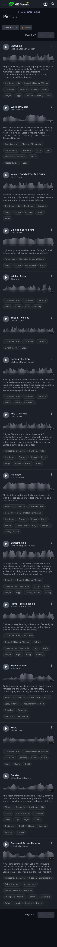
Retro (36, 642)
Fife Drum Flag (19, 413)
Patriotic (33, 897)
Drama (47, 697)
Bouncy (29, 96)
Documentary (11, 150)
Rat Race (16, 474)
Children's (9, 89)
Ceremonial (30, 265)
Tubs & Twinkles (20, 317)
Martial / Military (12, 890)
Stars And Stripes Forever (25, 843)
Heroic (40, 212)
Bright (7, 463)
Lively (44, 519)
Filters (28, 27)
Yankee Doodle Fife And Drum (28, 174)
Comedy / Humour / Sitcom (36, 83)
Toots (14, 727)
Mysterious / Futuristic (15, 156)
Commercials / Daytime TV (17, 586)
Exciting (28, 212)
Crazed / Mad (22, 525)
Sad (42, 704)
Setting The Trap (20, 359)
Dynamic (28, 890)
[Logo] (19, 3)
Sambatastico (18, 542)
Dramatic (22, 710)
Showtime (16, 45)
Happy (19, 96)
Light (48, 150)
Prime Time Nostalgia (23, 603)
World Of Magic (19, 106)
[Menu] (4, 4)
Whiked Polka (18, 276)
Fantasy (33, 156)
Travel (38, 150)
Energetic (46, 525)
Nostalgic (9, 710)
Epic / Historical (12, 704)
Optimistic (9, 826)
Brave (7, 218)
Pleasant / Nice (12, 163)
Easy (25, 163)
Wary (17, 402)
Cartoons (23, 89)
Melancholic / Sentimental (16, 716)
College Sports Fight (22, 229)
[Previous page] (42, 35)
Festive (28, 903)
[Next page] (50, 35)
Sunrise (15, 775)
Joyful (44, 89)
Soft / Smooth (11, 348)
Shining (48, 592)
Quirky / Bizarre (44, 96)
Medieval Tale (19, 665)
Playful (8, 96)
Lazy (24, 348)
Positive (8, 832)
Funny (34, 89)
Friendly (37, 306)
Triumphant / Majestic (15, 897)
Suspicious (29, 402)
